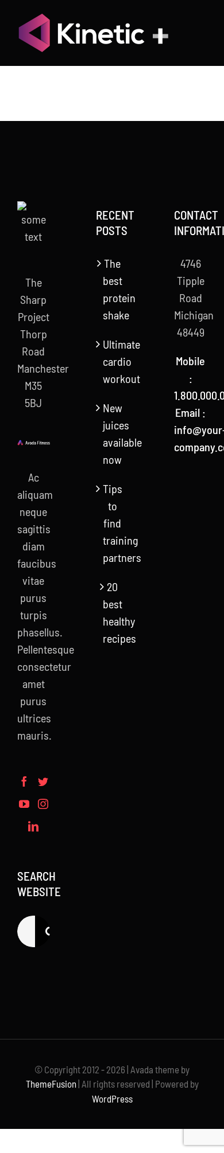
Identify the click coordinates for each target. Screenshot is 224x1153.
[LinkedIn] (33, 826)
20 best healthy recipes (113, 612)
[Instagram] (43, 804)
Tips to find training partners (113, 523)
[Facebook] (24, 781)
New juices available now (113, 433)
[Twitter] (43, 781)
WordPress (112, 1098)
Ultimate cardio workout (113, 361)
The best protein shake (113, 289)
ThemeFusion (51, 1083)
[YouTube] (24, 804)
